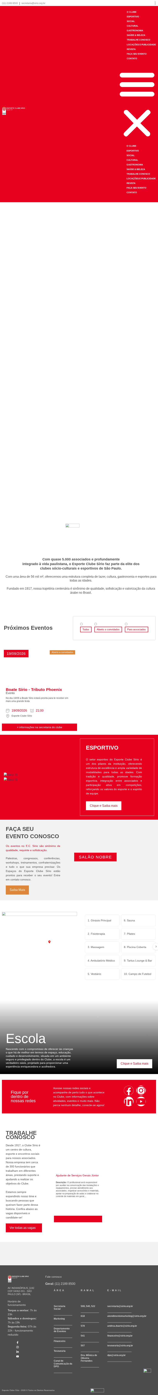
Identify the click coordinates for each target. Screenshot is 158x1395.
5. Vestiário (94, 973)
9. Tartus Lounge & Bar (138, 960)
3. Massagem (96, 947)
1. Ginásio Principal (99, 920)
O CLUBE (131, 12)
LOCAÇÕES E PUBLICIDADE (141, 44)
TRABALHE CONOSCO (138, 40)
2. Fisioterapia (96, 933)
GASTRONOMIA (135, 30)
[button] (137, 104)
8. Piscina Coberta (135, 947)
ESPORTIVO (133, 16)
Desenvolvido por (96, 1394)
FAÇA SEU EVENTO (137, 54)
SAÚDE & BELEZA (136, 35)
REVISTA (131, 49)
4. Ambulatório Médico (101, 960)
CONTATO (132, 58)
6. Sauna (129, 920)
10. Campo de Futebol (137, 973)
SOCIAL (131, 21)
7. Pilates (129, 933)
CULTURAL (132, 26)
